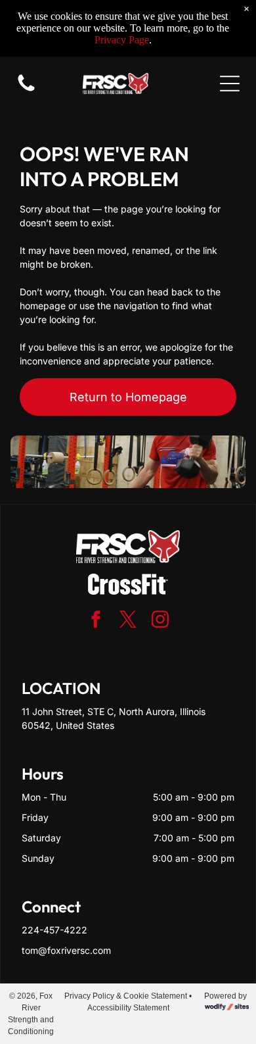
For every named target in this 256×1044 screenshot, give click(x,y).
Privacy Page (122, 39)
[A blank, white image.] (26, 90)
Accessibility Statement (128, 1007)
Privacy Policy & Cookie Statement (125, 996)
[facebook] (95, 621)
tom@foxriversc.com (66, 950)
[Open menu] (230, 83)
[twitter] (128, 621)
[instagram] (160, 621)
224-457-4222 (54, 929)
